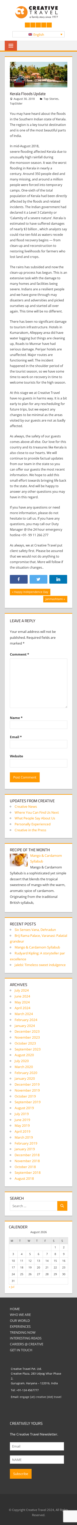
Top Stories (51, 99)
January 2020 (25, 1078)
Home (15, 1309)
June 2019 (22, 1119)
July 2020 (22, 1061)
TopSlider (16, 103)
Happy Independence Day (31, 592)
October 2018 (25, 1167)
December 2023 (27, 1031)
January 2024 (25, 1025)
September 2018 (28, 1172)
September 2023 (28, 1049)
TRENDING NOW (23, 1332)
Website (16, 756)
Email (16, 737)
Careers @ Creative (26, 1344)
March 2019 (24, 1137)
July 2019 (22, 1114)
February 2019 (26, 1143)
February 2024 (26, 1019)
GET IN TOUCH (21, 1350)
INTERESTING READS (25, 1338)
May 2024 (22, 1002)
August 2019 (24, 1108)
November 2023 (27, 1037)
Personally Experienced (33, 824)
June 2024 (22, 996)
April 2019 (22, 1131)
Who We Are (20, 1314)
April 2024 (22, 1008)
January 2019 (25, 1149)
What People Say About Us (35, 818)
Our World (20, 1320)
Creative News (26, 806)
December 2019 (27, 1084)
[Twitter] (38, 579)
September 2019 (28, 1102)
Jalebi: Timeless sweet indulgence (40, 965)
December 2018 (27, 1155)
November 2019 (27, 1090)
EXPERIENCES (20, 1326)
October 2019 (25, 1096)
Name (16, 717)
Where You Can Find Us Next (37, 812)
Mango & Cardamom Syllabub (37, 947)
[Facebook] (19, 579)
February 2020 (26, 1072)
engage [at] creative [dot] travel (40, 1397)
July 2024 (22, 990)
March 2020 (24, 1066)
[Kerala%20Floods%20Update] (58, 579)
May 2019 (22, 1125)
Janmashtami (54, 599)
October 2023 (25, 1043)
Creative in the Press (30, 830)
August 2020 (24, 1055)
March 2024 (24, 1014)
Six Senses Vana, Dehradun (35, 929)
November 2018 (27, 1161)
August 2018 (24, 1178)
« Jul (11, 1287)
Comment (19, 654)
